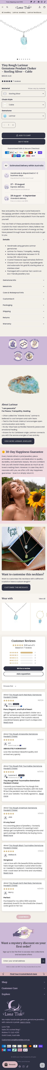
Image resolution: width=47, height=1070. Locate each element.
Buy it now (23, 141)
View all (42, 598)
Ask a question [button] (23, 674)
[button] (7, 81)
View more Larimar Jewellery (18, 441)
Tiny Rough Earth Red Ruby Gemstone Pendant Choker (22, 696)
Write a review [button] (23, 668)
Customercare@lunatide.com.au (16, 1040)
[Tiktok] (27, 1066)
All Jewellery (6, 12)
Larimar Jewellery (19, 12)
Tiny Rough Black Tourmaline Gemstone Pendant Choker (23, 846)
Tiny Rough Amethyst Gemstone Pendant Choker (20, 809)
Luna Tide (19, 1057)
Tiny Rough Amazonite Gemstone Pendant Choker (20, 735)
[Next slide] (42, 616)
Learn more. (25, 1022)
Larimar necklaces (34, 12)
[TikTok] (45, 2)
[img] (8, 700)
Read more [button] (8, 722)
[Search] (7, 7)
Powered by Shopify (29, 1057)
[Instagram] (42, 2)
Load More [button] (23, 917)
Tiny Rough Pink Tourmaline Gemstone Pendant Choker (22, 767)
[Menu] (2, 7)
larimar (8, 213)
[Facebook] (39, 2)
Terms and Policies (23, 1061)
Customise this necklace (16, 587)
